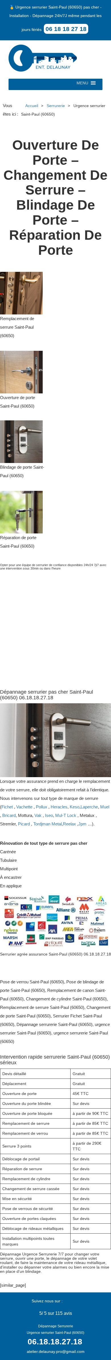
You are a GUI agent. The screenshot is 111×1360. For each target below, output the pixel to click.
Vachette (24, 806)
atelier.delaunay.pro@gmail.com (56, 1351)
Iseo (49, 815)
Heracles (59, 806)
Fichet (7, 806)
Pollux (41, 806)
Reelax (69, 823)
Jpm (82, 823)
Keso (74, 806)
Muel (104, 806)
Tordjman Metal (47, 823)
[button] (82, 84)
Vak (38, 815)
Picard (24, 823)
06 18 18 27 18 (66, 29)
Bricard (9, 815)
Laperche (89, 806)
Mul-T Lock (65, 815)
